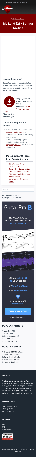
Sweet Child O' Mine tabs (13, 352)
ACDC (6, 334)
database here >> (25, 2)
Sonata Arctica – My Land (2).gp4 (16, 109)
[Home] (11, 19)
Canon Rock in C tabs (12, 357)
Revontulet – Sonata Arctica (19, 169)
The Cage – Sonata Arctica (19, 172)
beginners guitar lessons (15, 132)
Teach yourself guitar (9, 406)
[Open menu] (32, 9)
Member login (7, 429)
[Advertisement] (18, 56)
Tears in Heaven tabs (12, 360)
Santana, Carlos (10, 336)
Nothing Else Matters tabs (13, 354)
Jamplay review (7, 409)
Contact (25, 449)
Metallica (7, 331)
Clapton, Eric (8, 339)
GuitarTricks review (9, 411)
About (4, 425)
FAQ (3, 427)
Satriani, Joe (8, 341)
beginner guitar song (13, 145)
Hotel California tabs (11, 362)
